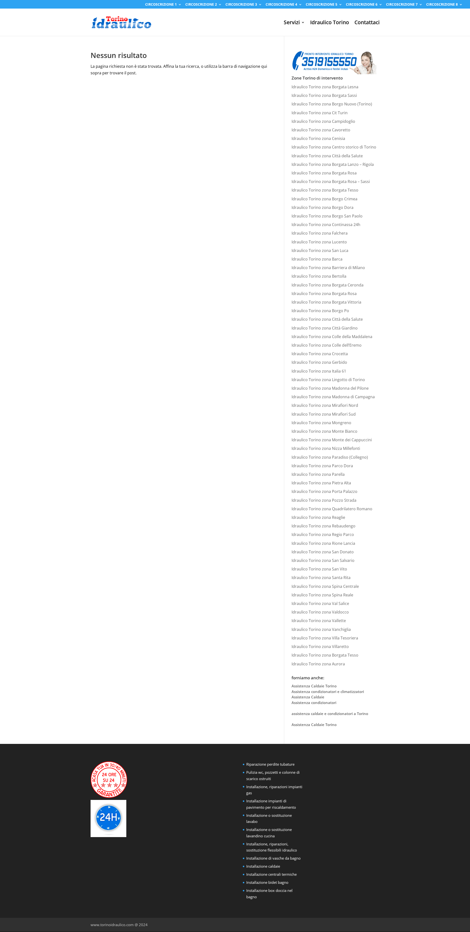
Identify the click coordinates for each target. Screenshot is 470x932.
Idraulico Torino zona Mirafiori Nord (325, 405)
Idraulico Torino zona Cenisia (318, 138)
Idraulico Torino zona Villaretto (320, 646)
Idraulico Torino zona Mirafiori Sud (324, 414)
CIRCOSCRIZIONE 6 (361, 5)
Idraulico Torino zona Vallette (319, 620)
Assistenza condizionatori (314, 702)
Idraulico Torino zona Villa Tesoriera (325, 638)
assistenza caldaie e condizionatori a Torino (330, 713)
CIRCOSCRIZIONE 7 (402, 5)
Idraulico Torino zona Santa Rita (321, 577)
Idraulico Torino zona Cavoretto (321, 130)
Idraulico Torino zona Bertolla (319, 276)
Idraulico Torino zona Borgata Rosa (324, 173)
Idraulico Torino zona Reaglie (318, 517)
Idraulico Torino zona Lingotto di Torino (328, 379)
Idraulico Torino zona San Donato (323, 552)
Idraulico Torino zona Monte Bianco (324, 431)
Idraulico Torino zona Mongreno (321, 422)
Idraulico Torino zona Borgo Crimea (324, 199)
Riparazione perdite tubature (270, 764)
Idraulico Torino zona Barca (317, 259)
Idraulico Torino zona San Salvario (323, 560)
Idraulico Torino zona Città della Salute (327, 156)
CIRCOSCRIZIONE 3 (241, 5)
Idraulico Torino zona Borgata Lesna (325, 87)
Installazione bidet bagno (267, 882)
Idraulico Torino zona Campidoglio (323, 121)
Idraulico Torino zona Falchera (320, 233)
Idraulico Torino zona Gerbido (319, 362)
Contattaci (367, 23)
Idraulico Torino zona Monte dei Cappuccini (332, 440)
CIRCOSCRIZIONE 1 (161, 5)
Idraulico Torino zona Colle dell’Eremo (327, 345)
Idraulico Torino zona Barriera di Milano (328, 267)
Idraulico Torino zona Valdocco (320, 612)
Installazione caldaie (263, 866)
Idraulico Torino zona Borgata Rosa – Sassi (331, 181)
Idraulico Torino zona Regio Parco (323, 534)
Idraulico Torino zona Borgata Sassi (324, 95)
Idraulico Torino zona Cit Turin (320, 112)
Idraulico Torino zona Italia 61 (319, 371)
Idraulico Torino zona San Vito (319, 569)
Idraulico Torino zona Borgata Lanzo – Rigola (333, 164)
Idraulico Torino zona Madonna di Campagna (333, 396)
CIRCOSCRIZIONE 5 (321, 5)
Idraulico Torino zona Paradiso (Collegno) (330, 457)
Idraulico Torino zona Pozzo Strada (324, 500)
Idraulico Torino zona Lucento (319, 242)
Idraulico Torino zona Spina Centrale (325, 586)
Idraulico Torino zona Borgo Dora (322, 207)
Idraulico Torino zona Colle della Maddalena (332, 336)
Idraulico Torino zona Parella (318, 474)
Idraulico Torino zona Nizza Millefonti (326, 448)
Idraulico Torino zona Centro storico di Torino (334, 147)
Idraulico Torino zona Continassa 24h (326, 224)
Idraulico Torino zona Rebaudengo (323, 526)
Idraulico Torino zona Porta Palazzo (324, 491)
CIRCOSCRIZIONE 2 (201, 5)
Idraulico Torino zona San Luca (320, 250)
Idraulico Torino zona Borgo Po (320, 310)
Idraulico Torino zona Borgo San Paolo (327, 216)
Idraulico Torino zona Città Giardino (325, 328)
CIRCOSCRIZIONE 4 (281, 5)
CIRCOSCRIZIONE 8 (442, 5)
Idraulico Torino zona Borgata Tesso (325, 190)
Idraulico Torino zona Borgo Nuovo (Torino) (332, 104)
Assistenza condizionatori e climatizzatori (328, 691)
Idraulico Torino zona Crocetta (320, 353)
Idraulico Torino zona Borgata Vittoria (326, 302)
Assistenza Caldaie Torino (314, 685)
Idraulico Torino (329, 23)
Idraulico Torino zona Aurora (318, 664)
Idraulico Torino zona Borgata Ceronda (328, 285)
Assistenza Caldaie (308, 696)
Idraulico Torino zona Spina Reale (322, 595)
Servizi (292, 23)
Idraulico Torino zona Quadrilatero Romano (332, 508)
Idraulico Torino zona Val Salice (320, 603)
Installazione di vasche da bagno (273, 858)
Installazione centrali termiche (271, 874)
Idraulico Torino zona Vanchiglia (321, 629)
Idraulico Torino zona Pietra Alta (321, 483)
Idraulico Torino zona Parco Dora (322, 465)
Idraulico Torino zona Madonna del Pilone (330, 388)
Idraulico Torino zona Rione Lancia (323, 543)
